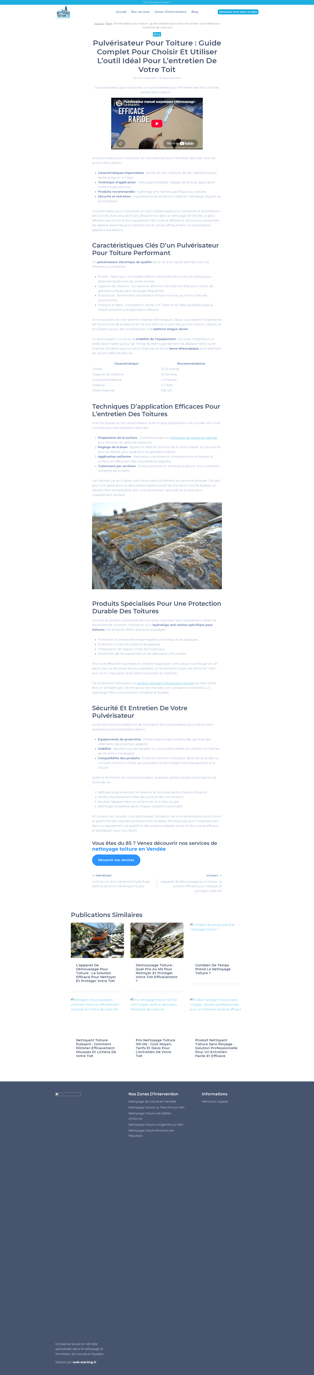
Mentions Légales (215, 1101)
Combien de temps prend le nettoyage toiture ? (213, 969)
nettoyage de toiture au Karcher (194, 438)
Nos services (140, 11)
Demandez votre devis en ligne (238, 12)
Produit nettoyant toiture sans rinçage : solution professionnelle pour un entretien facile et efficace (216, 1048)
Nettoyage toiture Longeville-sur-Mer (156, 1124)
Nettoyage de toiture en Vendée (152, 1101)
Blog (195, 11)
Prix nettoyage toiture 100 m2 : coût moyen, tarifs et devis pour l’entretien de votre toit (155, 1048)
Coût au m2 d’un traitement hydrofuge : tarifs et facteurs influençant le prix (121, 881)
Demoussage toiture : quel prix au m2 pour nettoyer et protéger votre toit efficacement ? (157, 973)
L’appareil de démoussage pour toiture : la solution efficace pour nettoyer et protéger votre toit (191, 883)
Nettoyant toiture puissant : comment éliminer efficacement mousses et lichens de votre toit (96, 1048)
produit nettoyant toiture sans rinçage (165, 683)
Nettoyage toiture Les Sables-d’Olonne (150, 1116)
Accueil (121, 11)
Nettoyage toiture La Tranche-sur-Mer (157, 1107)
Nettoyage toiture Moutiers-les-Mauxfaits (152, 1133)
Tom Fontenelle (147, 78)
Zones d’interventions (170, 11)
